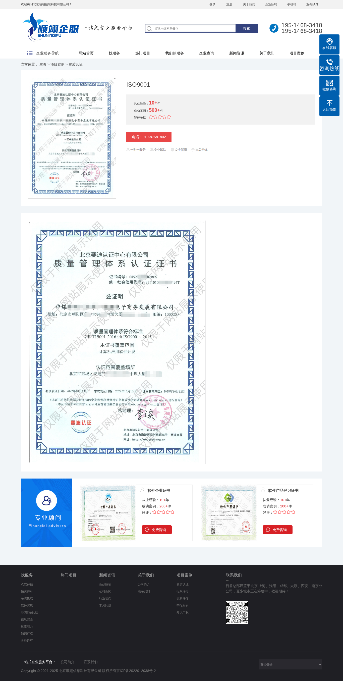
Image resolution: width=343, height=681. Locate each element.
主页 (42, 64)
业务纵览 (312, 4)
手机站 (291, 4)
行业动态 (105, 598)
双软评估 (27, 584)
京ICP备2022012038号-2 (136, 671)
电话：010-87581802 (149, 137)
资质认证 (76, 64)
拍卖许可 (27, 591)
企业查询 (206, 53)
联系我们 (144, 591)
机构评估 (183, 598)
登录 (212, 4)
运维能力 (27, 626)
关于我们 (249, 4)
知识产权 (27, 633)
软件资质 (27, 605)
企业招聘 (271, 4)
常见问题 (105, 605)
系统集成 (27, 598)
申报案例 (183, 605)
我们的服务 (174, 53)
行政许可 (183, 591)
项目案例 (297, 53)
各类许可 (27, 640)
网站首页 (86, 53)
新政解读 (105, 584)
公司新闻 (105, 591)
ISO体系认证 (29, 612)
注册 (229, 4)
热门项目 (142, 53)
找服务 (114, 53)
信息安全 (27, 619)
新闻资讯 (236, 53)
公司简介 (144, 584)
